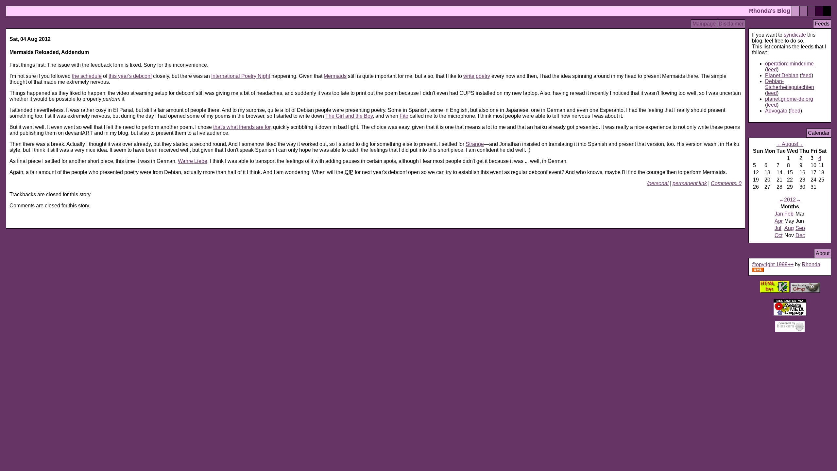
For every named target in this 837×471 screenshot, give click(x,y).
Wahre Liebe (192, 161)
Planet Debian (781, 75)
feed (772, 69)
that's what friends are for (241, 127)
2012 (790, 199)
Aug (789, 228)
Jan (779, 214)
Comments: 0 (726, 183)
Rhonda (811, 264)
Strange (475, 144)
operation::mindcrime (789, 63)
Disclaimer (731, 23)
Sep (800, 228)
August (790, 144)
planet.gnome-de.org (789, 99)
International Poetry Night (240, 76)
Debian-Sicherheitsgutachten (789, 84)
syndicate (795, 35)
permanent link (690, 183)
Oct (778, 235)
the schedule (87, 76)
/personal (658, 183)
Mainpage (704, 23)
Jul (778, 228)
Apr (779, 221)
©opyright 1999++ (773, 264)
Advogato (776, 110)
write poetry (476, 76)
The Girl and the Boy (349, 116)
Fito (404, 116)
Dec (800, 235)
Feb (789, 214)
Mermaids (335, 76)
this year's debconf (130, 76)
